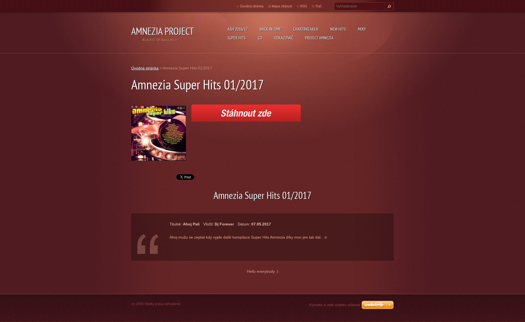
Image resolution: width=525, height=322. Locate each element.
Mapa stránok (282, 6)
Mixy (362, 29)
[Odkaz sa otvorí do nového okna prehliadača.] (158, 132)
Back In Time (270, 29)
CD (260, 37)
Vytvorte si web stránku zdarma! (334, 305)
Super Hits (237, 37)
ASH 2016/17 (238, 29)
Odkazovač (283, 37)
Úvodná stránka (252, 6)
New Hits (338, 29)
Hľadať (388, 6)
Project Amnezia (319, 37)
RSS (303, 6)
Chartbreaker (305, 29)
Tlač (318, 6)
